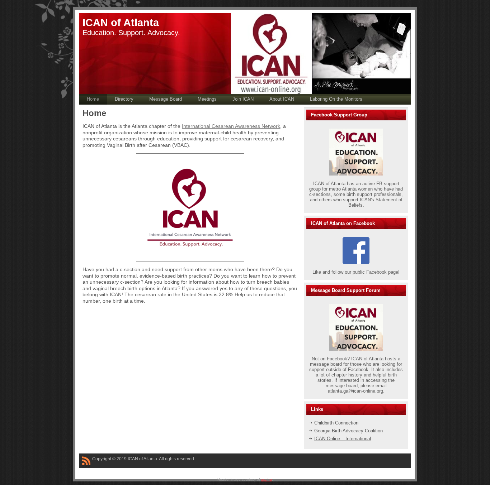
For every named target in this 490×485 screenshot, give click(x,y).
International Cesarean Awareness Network (231, 126)
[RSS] (86, 462)
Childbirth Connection (336, 423)
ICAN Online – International (342, 438)
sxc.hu (266, 479)
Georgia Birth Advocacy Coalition (348, 430)
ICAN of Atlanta (121, 22)
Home (94, 113)
